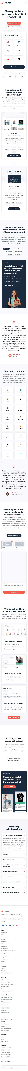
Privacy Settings (5, 953)
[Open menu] (25, 2)
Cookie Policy (4, 948)
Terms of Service (5, 944)
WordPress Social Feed (6, 991)
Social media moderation (7, 984)
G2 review (15, 356)
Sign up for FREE (13, 717)
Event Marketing (5, 1024)
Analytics (19, 147)
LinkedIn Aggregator (6, 1004)
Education (3, 1021)
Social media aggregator (7, 982)
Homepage (4, 932)
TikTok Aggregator (5, 1002)
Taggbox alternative (6, 1047)
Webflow (3, 970)
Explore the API (13, 209)
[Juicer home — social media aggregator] (6, 2)
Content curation (5, 986)
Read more (9, 286)
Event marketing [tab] (18, 251)
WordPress (14, 151)
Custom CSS (21, 149)
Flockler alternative (6, 1054)
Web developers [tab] (9, 251)
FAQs (2, 1039)
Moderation (7, 149)
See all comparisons (6, 1061)
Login (2, 937)
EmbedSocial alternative (7, 1056)
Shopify (3, 968)
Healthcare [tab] (10, 254)
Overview (3, 1010)
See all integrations (6, 973)
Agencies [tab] (13, 248)
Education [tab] (6, 248)
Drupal (3, 961)
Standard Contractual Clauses (8, 950)
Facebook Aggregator (6, 997)
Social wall (3, 988)
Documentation (5, 1012)
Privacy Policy (4, 946)
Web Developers (5, 1030)
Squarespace (4, 966)
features (18, 847)
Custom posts (13, 149)
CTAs (8, 147)
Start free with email (13, 23)
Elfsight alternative (5, 1050)
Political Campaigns (6, 1028)
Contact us (4, 941)
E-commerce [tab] (21, 248)
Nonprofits (3, 1026)
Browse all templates (13, 535)
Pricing (3, 935)
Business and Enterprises (7, 1019)
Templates (13, 147)
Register (3, 939)
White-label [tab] (17, 254)
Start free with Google (15, 27)
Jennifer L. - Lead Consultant (16, 494)
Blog (2, 1037)
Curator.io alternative (6, 1059)
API (2, 979)
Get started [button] (14, 67)
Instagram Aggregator (6, 999)
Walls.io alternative (5, 1052)
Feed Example (4, 1041)
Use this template (14, 592)
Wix (2, 964)
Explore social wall (13, 155)
